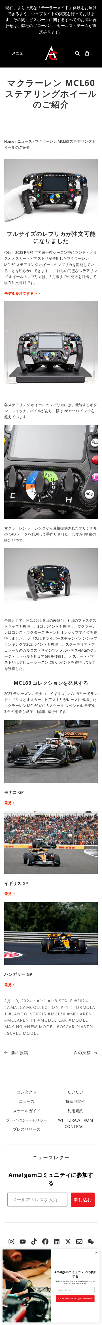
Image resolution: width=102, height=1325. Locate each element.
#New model (39, 1026)
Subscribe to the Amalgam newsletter (75, 1298)
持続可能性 (75, 1101)
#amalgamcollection (31, 1007)
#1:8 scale (60, 1000)
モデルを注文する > (20, 293)
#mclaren (79, 1014)
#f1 (65, 1007)
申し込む (83, 1200)
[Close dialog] (96, 1252)
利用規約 (75, 1110)
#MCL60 (56, 1014)
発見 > (9, 802)
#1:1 (41, 1000)
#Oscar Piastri (75, 1026)
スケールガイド (27, 1110)
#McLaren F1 (20, 1020)
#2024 (81, 1000)
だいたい (75, 1092)
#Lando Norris (27, 1014)
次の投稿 (83, 1052)
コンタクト (27, 1092)
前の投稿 (18, 1052)
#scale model (21, 1033)
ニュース (27, 1101)
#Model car (52, 1020)
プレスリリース (27, 1129)
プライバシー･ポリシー (27, 1120)
